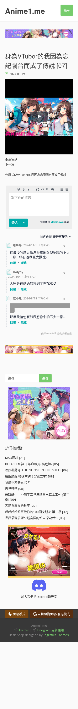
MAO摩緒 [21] (15, 458)
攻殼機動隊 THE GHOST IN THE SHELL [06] (36, 470)
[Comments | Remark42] (39, 261)
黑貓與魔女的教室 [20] (21, 505)
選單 (67, 10)
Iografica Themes (56, 635)
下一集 (9, 164)
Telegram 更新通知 (50, 630)
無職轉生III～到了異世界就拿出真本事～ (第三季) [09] (37, 497)
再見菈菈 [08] (14, 488)
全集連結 (11, 160)
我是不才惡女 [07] (17, 482)
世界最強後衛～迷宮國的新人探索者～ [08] (35, 518)
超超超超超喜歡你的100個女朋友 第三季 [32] (36, 512)
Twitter (23, 630)
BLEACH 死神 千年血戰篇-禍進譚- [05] (32, 464)
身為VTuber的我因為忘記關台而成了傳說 (39, 175)
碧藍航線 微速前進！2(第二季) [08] (29, 476)
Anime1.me (25, 10)
